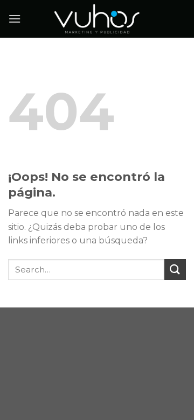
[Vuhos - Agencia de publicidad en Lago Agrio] (97, 19)
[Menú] (14, 18)
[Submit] (175, 269)
